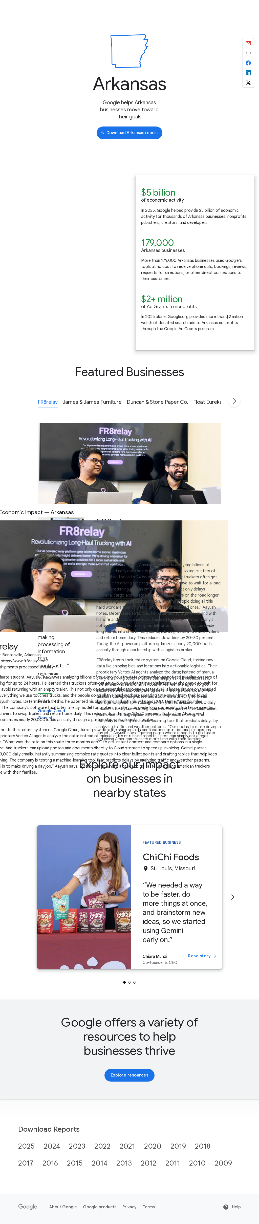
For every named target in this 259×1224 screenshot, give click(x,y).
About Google (63, 1207)
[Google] (27, 1207)
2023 (77, 1146)
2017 (25, 1163)
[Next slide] (233, 897)
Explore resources (129, 1075)
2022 (102, 1146)
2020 (152, 1146)
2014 (99, 1163)
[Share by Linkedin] (248, 73)
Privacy (129, 1207)
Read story (199, 956)
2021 (127, 1146)
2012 (148, 1163)
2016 (50, 1163)
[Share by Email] (248, 43)
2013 (124, 1163)
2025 (26, 1146)
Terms (149, 1207)
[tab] (48, 401)
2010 (197, 1163)
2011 (172, 1163)
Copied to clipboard (248, 53)
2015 (75, 1163)
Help (236, 1207)
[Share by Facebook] (248, 63)
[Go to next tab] (234, 401)
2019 (178, 1146)
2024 (52, 1146)
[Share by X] (248, 83)
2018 (202, 1146)
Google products (99, 1207)
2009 (223, 1163)
